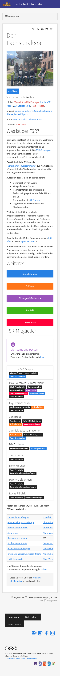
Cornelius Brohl (50, 543)
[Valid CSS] (49, 663)
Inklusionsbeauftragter (19, 548)
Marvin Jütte (49, 532)
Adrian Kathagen (51, 527)
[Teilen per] (33, 28)
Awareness (13, 532)
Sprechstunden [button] (30, 273)
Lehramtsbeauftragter (18, 517)
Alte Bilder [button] (12, 91)
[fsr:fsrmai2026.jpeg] (30, 68)
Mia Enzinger (32, 102)
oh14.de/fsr (16, 581)
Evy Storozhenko (22, 105)
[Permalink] (51, 28)
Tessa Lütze (20, 102)
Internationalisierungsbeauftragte (24, 553)
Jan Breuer (20, 124)
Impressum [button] (13, 617)
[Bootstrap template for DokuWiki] (35, 663)
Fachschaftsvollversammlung (21, 165)
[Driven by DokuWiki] (53, 663)
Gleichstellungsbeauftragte (21, 522)
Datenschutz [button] (31, 617)
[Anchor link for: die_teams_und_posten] (39, 349)
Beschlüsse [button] (30, 322)
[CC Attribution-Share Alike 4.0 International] (11, 648)
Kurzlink (37, 577)
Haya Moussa (37, 105)
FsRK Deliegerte (15, 558)
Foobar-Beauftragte (17, 543)
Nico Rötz (47, 517)
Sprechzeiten (27, 241)
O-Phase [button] (30, 286)
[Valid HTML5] (44, 663)
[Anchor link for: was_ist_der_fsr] (41, 130)
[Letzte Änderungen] (37, 28)
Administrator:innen (18, 527)
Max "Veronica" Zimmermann (27, 119)
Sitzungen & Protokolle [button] (30, 298)
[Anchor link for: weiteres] (26, 262)
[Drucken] (46, 28)
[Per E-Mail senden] (42, 28)
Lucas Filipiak (21, 114)
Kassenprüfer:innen (17, 538)
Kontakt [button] (30, 310)
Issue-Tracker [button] (14, 623)
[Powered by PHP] (40, 663)
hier (42, 357)
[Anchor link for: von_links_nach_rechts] (36, 96)
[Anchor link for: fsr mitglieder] (38, 330)
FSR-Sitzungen (43, 150)
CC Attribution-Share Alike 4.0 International (21, 658)
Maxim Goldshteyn (24, 110)
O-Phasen (35, 200)
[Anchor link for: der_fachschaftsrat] (46, 42)
